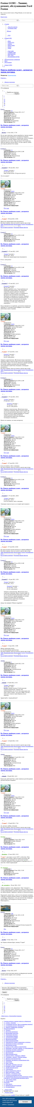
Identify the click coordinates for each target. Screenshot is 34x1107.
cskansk (3, 660)
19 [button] (4, 105)
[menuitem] (12, 27)
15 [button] (4, 99)
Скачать (23, 224)
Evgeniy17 (3, 148)
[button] (4, 90)
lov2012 (3, 912)
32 (11, 110)
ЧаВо (2, 224)
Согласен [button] (25, 1101)
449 (12, 913)
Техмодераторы (12, 75)
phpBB (13, 1095)
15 (11, 150)
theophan (3, 836)
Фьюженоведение (8, 224)
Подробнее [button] (11, 1104)
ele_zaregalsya (4, 867)
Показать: (4, 987)
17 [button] (4, 102)
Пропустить (4, 17)
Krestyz (3, 109)
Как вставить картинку (7, 227)
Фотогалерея (17, 224)
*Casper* (6, 170)
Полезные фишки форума (21, 227)
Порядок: (16, 989)
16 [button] (4, 101)
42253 (12, 191)
